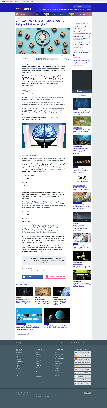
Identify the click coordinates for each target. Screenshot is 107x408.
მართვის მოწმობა (25, 1)
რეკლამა (57, 342)
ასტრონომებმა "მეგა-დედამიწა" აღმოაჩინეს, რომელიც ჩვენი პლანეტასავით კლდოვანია (57, 318)
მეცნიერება (42, 9)
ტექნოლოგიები (51, 9)
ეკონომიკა (39, 349)
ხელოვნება (38, 367)
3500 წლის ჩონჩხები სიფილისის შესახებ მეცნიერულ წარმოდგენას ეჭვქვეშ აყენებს (44, 295)
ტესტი (36, 270)
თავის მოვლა (58, 356)
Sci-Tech (38, 18)
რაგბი (37, 374)
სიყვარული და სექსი (59, 372)
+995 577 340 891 (33, 394)
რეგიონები (18, 370)
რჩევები (57, 375)
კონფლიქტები (19, 357)
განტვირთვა (16, 1)
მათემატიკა (32, 270)
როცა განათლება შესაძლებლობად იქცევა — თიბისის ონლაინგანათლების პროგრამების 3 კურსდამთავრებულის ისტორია (30, 319)
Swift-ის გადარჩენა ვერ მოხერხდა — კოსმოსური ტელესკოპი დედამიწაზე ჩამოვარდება (62, 296)
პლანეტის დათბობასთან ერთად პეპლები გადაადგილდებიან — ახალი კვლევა (82, 125)
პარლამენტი (19, 350)
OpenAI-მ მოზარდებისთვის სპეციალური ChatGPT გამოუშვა (82, 182)
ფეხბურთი (38, 373)
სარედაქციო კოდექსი (65, 342)
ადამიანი (43, 18)
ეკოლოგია (18, 363)
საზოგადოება (20, 361)
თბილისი (18, 368)
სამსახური (57, 370)
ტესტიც (44, 68)
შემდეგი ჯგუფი (44, 262)
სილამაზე (57, 360)
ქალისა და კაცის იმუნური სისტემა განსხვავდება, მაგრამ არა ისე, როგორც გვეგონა (82, 106)
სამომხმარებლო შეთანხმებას (44, 396)
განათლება (18, 365)
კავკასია (18, 356)
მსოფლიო (18, 354)
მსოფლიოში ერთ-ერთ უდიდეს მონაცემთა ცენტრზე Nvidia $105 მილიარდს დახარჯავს (82, 278)
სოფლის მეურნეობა (40, 356)
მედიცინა (57, 352)
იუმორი (57, 368)
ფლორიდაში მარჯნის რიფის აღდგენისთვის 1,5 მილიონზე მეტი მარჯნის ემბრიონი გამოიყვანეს (82, 144)
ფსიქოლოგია (58, 350)
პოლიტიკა (19, 349)
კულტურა (39, 365)
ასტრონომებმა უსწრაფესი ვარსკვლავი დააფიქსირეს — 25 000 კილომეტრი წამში (25, 295)
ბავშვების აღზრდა (59, 354)
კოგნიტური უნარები (44, 270)
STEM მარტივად (62, 9)
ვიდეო (82, 9)
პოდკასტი (88, 9)
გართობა (57, 366)
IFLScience (29, 268)
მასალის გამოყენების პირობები (78, 342)
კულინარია (57, 365)
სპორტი (38, 371)
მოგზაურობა (58, 361)
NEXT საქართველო (73, 9)
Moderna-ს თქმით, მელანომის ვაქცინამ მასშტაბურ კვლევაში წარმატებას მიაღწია (82, 241)
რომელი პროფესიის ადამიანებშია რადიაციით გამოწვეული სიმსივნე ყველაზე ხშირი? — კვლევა (82, 221)
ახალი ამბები (9, 1)
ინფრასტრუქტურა (20, 373)
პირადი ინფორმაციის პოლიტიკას (60, 396)
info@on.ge (25, 394)
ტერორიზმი (19, 352)
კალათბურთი (39, 376)
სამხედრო (18, 359)
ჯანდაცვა (18, 366)
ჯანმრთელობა (59, 349)
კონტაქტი (89, 342)
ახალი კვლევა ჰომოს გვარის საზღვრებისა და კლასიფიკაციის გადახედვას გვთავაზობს (82, 164)
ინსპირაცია (57, 373)
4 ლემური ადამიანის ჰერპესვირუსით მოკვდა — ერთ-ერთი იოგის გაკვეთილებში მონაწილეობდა (82, 201)
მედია (17, 375)
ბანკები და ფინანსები (40, 350)
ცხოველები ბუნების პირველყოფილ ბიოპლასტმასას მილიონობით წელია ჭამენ (82, 260)
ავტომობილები (58, 363)
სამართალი (19, 372)
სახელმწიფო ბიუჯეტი (40, 354)
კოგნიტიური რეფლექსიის (30, 68)
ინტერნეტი (38, 361)
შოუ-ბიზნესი (38, 369)
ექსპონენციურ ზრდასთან (33, 236)
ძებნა (32, 1)
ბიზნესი (37, 352)
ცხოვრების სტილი (60, 358)
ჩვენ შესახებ (50, 342)
